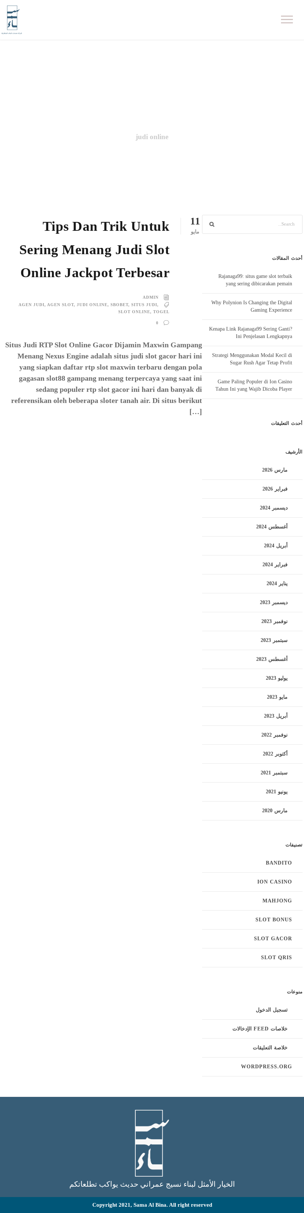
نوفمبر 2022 (274, 735)
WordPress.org (266, 1066)
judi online (92, 304)
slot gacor (273, 938)
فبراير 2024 (275, 564)
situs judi (144, 304)
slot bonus (273, 919)
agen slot (60, 304)
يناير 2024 (277, 583)
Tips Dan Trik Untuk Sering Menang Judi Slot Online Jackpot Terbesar (94, 250)
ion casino (274, 882)
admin (151, 297)
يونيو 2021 (277, 791)
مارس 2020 (275, 810)
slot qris (276, 957)
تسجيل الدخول (272, 1010)
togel (161, 311)
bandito (279, 863)
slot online (134, 311)
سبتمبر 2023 (274, 640)
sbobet (119, 304)
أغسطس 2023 (272, 659)
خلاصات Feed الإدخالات (260, 1029)
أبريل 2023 (276, 716)
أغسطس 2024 (272, 527)
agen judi (31, 304)
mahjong (277, 901)
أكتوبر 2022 (275, 754)
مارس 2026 (275, 470)
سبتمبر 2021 (274, 773)
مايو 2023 (277, 697)
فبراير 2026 (275, 489)
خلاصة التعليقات (270, 1047)
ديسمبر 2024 (274, 508)
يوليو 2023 (277, 678)
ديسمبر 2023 (274, 602)
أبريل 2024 (276, 545)
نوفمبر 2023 (274, 621)
